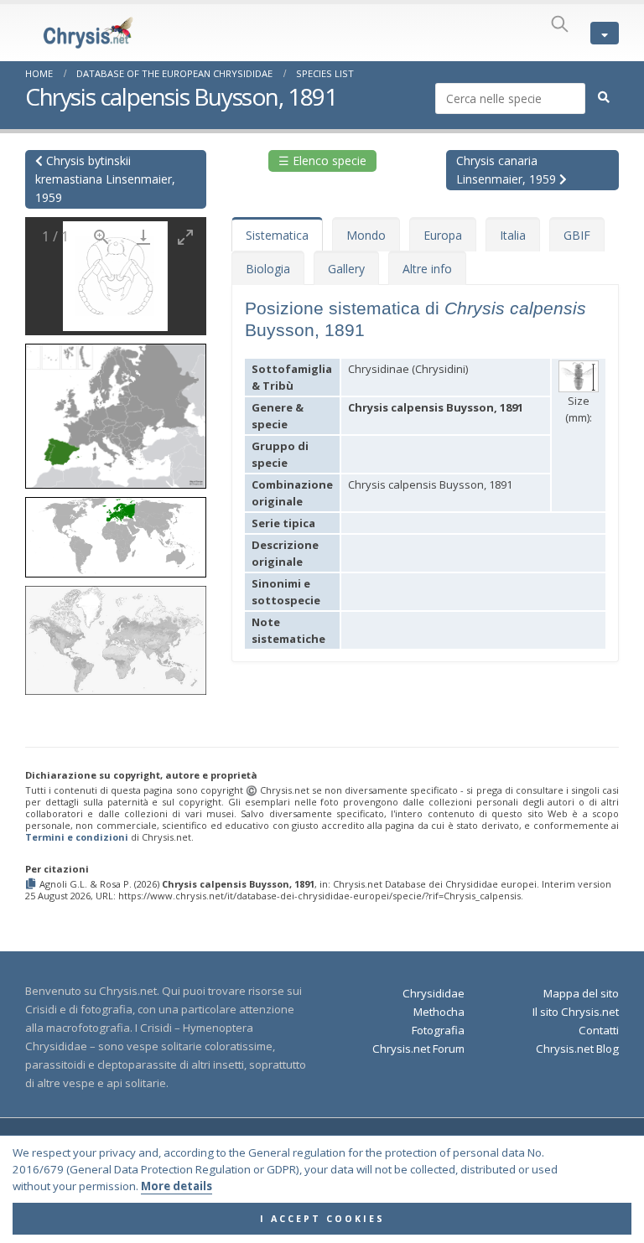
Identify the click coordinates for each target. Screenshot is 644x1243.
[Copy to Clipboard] (32, 884)
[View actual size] (101, 236)
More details (176, 1186)
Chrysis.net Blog (577, 1048)
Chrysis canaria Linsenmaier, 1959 (507, 170)
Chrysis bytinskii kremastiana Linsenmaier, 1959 (105, 179)
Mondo (366, 235)
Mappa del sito (581, 993)
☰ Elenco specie (322, 160)
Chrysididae (433, 993)
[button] (115, 410)
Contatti (599, 1030)
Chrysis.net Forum (418, 1048)
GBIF (577, 235)
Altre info (427, 269)
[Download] (143, 236)
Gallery (346, 269)
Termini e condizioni (76, 837)
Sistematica (277, 235)
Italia (513, 235)
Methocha (439, 1011)
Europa (442, 235)
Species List (325, 73)
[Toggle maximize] (185, 236)
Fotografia (438, 1030)
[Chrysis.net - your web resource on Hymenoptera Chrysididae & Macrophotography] (71, 32)
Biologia (268, 269)
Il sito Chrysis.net (575, 1011)
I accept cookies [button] (322, 1219)
